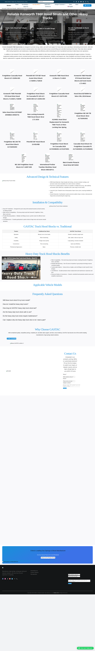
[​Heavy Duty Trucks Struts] (8, 180)
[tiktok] (78, 1)
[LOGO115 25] (9, 5)
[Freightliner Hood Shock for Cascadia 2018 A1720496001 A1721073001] (59, 132)
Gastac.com (56, 592)
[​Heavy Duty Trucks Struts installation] (58, 206)
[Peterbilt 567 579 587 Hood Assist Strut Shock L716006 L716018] (36, 70)
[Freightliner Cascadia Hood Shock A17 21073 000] (59, 88)
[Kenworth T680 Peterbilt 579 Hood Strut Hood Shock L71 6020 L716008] (12, 88)
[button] (16, 300)
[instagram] (76, 1)
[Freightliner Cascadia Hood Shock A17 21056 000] (12, 70)
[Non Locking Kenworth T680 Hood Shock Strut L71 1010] (36, 104)
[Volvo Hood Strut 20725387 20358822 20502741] (12, 104)
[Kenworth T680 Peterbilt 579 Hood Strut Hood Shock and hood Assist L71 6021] (83, 70)
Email (64, 378)
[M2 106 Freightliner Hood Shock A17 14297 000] (24, 154)
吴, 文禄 (17, 8)
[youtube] (80, 1)
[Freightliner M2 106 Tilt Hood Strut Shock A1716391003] (12, 132)
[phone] (88, 1)
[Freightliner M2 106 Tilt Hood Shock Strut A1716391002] (83, 104)
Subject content (67, 382)
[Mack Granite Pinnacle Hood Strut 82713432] (71, 154)
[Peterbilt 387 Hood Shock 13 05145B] (36, 132)
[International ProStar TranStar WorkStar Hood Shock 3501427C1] (47, 154)
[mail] (85, 1)
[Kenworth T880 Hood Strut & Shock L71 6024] (59, 70)
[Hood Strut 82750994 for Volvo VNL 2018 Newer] (83, 88)
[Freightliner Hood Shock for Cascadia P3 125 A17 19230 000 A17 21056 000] (36, 88)
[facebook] (73, 1)
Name (65, 374)
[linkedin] (83, 1)
